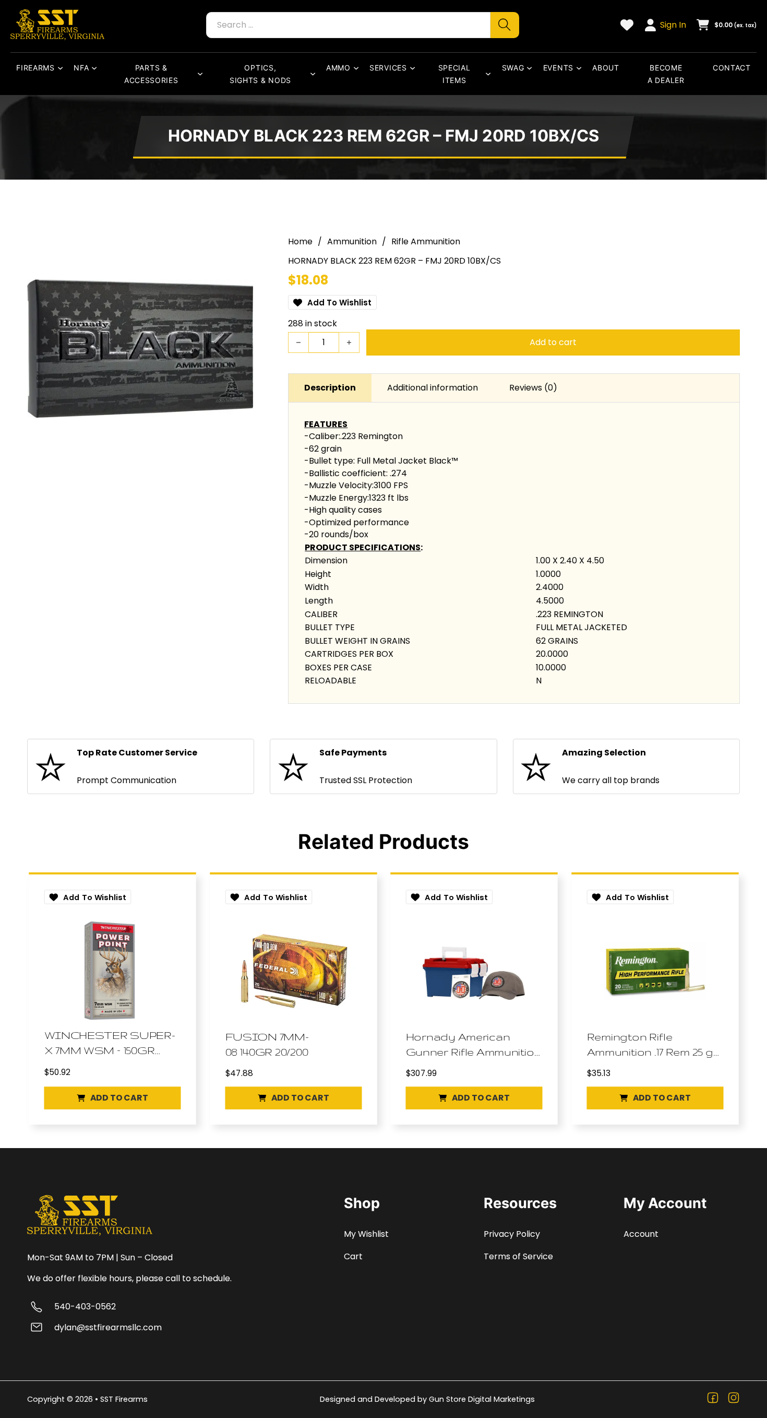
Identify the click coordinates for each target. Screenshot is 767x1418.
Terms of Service (518, 1256)
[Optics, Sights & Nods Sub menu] (315, 73)
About (605, 67)
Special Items (454, 74)
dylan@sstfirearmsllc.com (108, 1327)
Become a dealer (666, 74)
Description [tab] (330, 388)
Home (300, 241)
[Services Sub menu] (415, 68)
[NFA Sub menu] (96, 68)
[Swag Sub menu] (531, 68)
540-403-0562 (85, 1306)
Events (558, 67)
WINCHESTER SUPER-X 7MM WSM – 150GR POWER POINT (109, 1043)
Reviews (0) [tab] (533, 388)
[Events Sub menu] (581, 68)
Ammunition (352, 241)
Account (641, 1234)
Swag (513, 67)
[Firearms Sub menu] (62, 68)
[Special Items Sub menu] (490, 73)
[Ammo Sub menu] (358, 68)
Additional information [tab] (432, 388)
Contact (732, 67)
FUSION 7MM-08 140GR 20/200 (266, 1044)
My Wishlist (366, 1234)
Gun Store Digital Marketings (482, 1399)
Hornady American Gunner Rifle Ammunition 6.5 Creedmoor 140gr (474, 1045)
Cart (353, 1256)
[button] (112, 1097)
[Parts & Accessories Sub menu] (202, 73)
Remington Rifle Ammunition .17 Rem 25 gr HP (651, 1045)
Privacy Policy (512, 1234)
